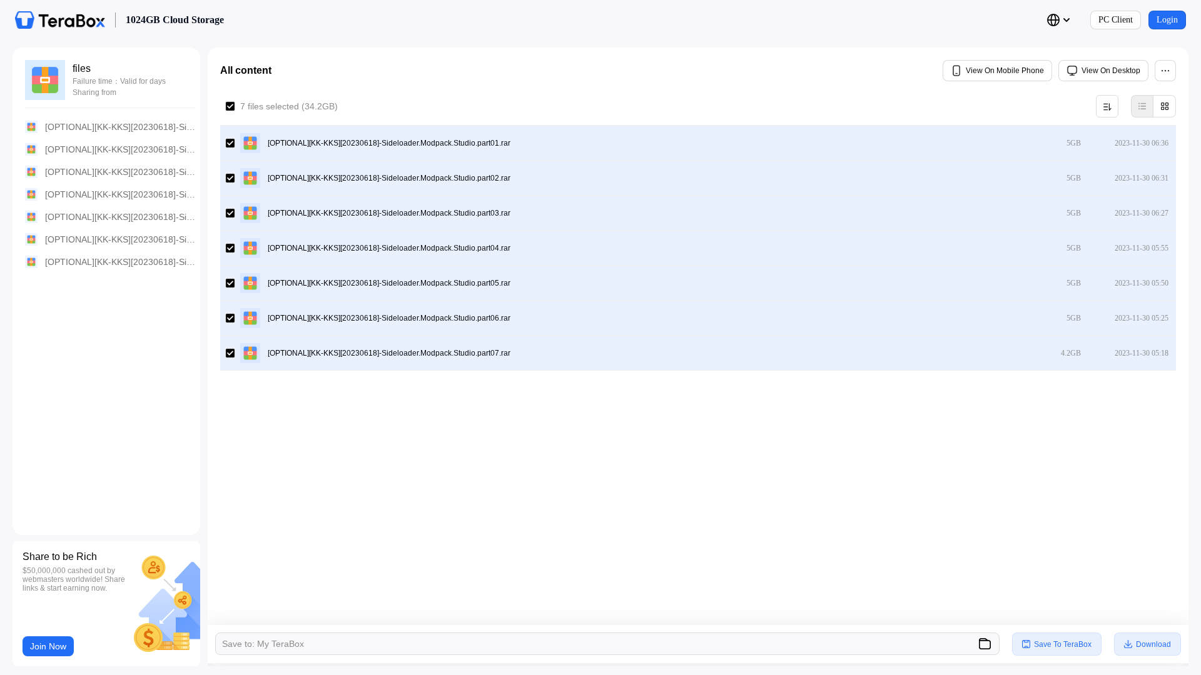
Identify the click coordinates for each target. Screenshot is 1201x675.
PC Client (1115, 19)
